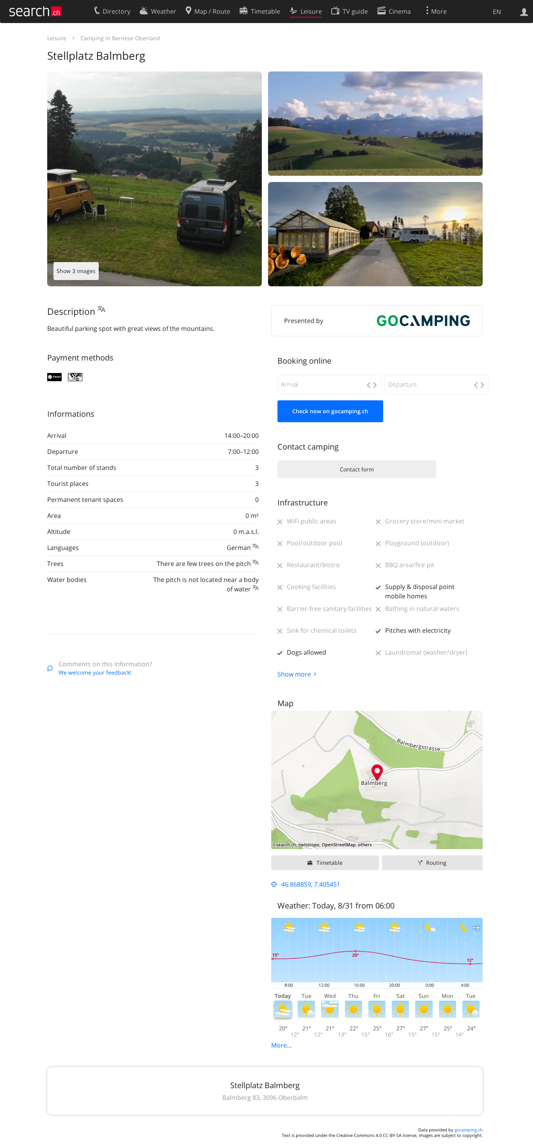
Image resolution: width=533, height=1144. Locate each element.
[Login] (524, 11)
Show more (294, 674)
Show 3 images (76, 271)
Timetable (329, 862)
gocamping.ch (469, 1130)
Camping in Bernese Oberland (120, 38)
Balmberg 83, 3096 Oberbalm (265, 1097)
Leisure (56, 38)
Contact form (357, 469)
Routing (436, 862)
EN (497, 11)
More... (281, 1045)
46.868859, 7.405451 (310, 884)
